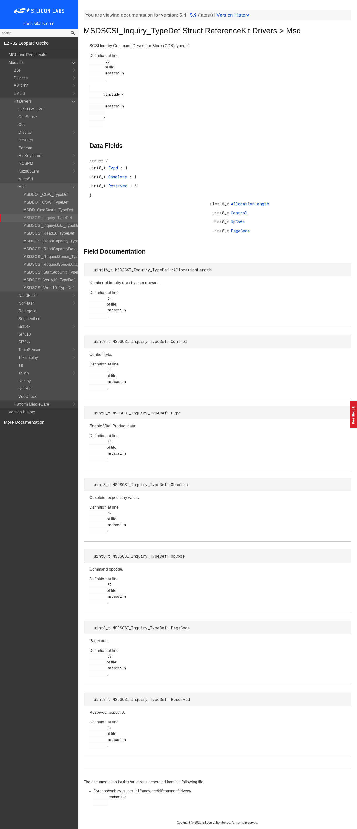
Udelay (24, 381)
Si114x (24, 326)
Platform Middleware (31, 404)
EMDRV (21, 86)
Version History (22, 412)
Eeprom (25, 148)
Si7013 (24, 334)
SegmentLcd (29, 319)
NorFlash (26, 303)
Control (239, 212)
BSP (18, 70)
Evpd (114, 167)
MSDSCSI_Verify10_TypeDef (48, 280)
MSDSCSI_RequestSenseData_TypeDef (50, 264)
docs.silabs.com (38, 23)
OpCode (238, 221)
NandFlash (28, 295)
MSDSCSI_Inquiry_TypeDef (47, 218)
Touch (23, 373)
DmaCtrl (25, 140)
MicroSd (25, 179)
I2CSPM (25, 163)
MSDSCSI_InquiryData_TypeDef (50, 226)
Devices (21, 78)
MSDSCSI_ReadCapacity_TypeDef (50, 241)
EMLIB (19, 93)
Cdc (22, 125)
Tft (20, 365)
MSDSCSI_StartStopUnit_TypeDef (50, 272)
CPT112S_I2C (31, 109)
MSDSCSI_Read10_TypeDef (48, 233)
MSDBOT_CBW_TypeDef (45, 194)
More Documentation (24, 422)
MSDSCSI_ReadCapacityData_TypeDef (50, 249)
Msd (22, 187)
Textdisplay (28, 358)
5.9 (194, 14)
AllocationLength (250, 203)
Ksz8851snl (28, 171)
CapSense (27, 117)
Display (25, 132)
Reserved (119, 185)
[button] (353, 414)
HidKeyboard (29, 156)
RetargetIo (27, 311)
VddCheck (27, 396)
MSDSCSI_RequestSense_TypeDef (50, 257)
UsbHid (25, 389)
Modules (16, 62)
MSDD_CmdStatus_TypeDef (48, 210)
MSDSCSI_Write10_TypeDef (48, 288)
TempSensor (29, 350)
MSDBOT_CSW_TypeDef (45, 202)
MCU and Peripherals (27, 55)
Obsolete (118, 176)
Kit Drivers (23, 101)
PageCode (240, 230)
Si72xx (24, 342)
